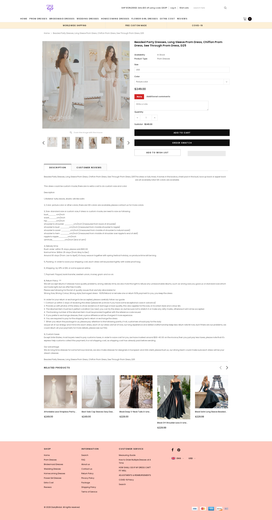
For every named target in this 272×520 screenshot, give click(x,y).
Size (136, 64)
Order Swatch (182, 142)
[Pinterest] (178, 450)
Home (47, 33)
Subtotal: (138, 124)
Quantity (138, 112)
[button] (207, 152)
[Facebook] (173, 450)
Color (137, 76)
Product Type (140, 58)
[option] (74, 25)
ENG (179, 458)
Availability (139, 54)
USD (191, 458)
